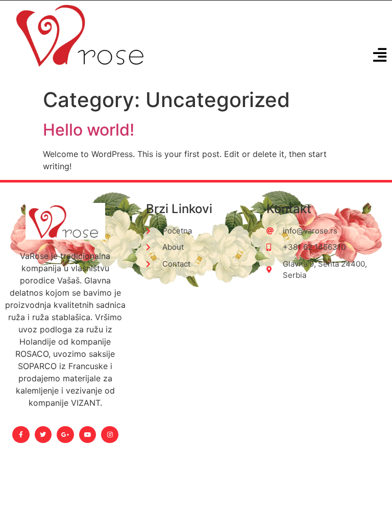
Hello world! (88, 130)
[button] (380, 55)
